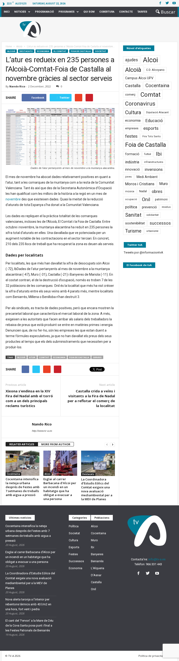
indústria (132, 162)
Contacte (126, 11)
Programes (67, 11)
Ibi (159, 154)
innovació (132, 169)
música (129, 191)
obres (157, 191)
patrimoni (161, 199)
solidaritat (152, 214)
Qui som (89, 11)
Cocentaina (13, 474)
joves (128, 176)
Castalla (133, 85)
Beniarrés (97, 561)
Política (74, 526)
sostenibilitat (135, 223)
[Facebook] (160, 3)
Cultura (133, 112)
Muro (163, 184)
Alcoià (11, 51)
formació (132, 154)
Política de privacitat (151, 656)
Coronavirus (140, 104)
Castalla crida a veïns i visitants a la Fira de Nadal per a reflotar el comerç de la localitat (91, 398)
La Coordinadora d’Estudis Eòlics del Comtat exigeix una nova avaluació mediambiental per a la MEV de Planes (96, 489)
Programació (44, 11)
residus (166, 207)
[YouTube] (157, 573)
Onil (146, 199)
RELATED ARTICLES (21, 444)
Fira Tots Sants (151, 136)
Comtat (44, 357)
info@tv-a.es (156, 559)
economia (59, 357)
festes (131, 136)
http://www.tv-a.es (42, 430)
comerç (130, 94)
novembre (13, 199)
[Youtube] (174, 3)
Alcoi (47, 474)
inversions (154, 169)
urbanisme (152, 231)
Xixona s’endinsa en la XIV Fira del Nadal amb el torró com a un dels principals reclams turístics (29, 398)
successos (160, 223)
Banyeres (97, 554)
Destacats (26, 51)
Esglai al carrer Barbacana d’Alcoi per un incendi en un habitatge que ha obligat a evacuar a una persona (59, 489)
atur (32, 357)
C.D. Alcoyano (155, 70)
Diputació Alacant (157, 112)
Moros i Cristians (139, 184)
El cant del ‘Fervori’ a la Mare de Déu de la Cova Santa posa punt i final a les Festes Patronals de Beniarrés (29, 625)
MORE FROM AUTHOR (55, 444)
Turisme (133, 231)
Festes (73, 554)
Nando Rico (17, 86)
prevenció (149, 207)
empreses (131, 128)
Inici (7, 11)
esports (150, 128)
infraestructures (153, 162)
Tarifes (142, 11)
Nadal (143, 191)
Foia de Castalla (81, 51)
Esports (74, 547)
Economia (43, 51)
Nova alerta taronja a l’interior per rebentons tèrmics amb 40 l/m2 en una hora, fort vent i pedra (28, 604)
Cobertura (106, 11)
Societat (100, 51)
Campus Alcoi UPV (139, 78)
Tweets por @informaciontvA (143, 252)
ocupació (131, 199)
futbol (147, 154)
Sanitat (133, 215)
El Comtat (60, 51)
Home (9, 46)
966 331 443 (154, 564)
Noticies (20, 11)
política (131, 207)
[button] (164, 12)
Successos (76, 561)
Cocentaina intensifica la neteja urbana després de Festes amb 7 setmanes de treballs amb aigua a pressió (22, 487)
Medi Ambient (147, 177)
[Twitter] (167, 3)
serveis (97, 357)
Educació (154, 120)
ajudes (131, 59)
